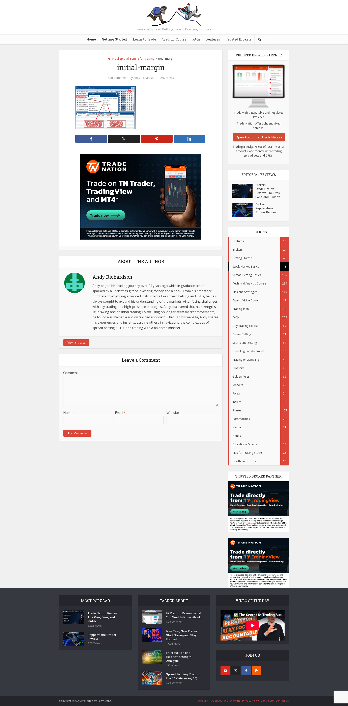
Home (91, 39)
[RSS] (256, 670)
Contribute (267, 700)
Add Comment (117, 78)
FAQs (196, 39)
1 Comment (173, 643)
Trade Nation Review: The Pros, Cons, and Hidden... (268, 193)
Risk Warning (232, 700)
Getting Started (114, 39)
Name (69, 412)
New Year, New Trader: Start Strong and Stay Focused (182, 635)
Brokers (260, 185)
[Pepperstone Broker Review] (243, 210)
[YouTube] (225, 670)
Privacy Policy (250, 700)
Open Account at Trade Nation (259, 137)
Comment (70, 373)
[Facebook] (246, 670)
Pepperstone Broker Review (266, 210)
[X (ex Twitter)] (235, 670)
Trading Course (174, 39)
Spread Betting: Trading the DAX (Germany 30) (183, 676)
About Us (216, 700)
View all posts (76, 342)
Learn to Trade (144, 39)
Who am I (203, 700)
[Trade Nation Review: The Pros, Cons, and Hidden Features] (243, 191)
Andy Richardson (144, 78)
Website (173, 412)
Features (213, 39)
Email (120, 412)
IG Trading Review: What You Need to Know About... (184, 615)
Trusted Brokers (239, 39)
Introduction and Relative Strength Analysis (179, 657)
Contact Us (282, 700)
